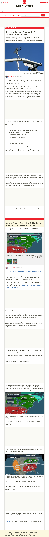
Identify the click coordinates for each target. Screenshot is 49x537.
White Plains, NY (10, 28)
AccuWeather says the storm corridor (14, 360)
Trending (45, 11)
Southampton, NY (11, 219)
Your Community (19, 11)
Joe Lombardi (11, 267)
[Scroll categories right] (47, 11)
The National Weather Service (12, 276)
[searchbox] (8, 2)
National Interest (37, 11)
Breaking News (9, 11)
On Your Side (27, 11)
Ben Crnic (10, 76)
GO (43, 15)
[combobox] (7, 3)
